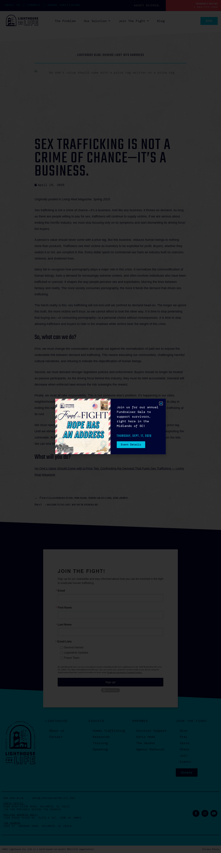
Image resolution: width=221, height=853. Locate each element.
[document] (110, 426)
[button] (161, 403)
